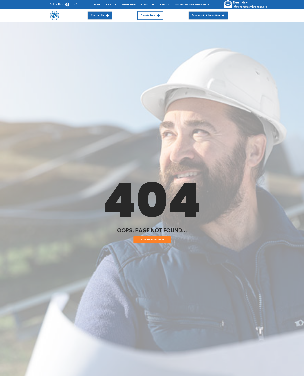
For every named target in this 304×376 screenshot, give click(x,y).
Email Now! (240, 2)
